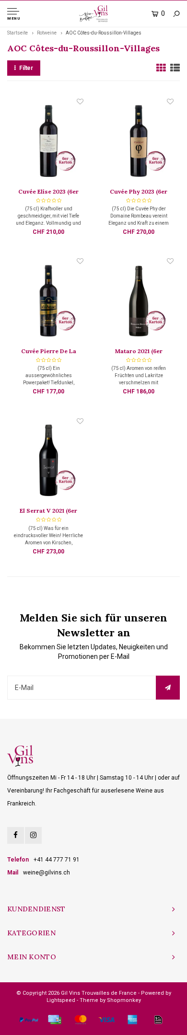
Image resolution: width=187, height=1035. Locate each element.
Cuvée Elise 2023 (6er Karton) (48, 192)
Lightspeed (61, 1000)
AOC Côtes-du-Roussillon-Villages (103, 32)
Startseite (17, 32)
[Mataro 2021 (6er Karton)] (139, 301)
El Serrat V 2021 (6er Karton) (48, 511)
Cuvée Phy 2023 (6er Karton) (138, 192)
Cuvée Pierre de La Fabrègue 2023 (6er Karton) (48, 351)
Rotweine (47, 32)
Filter (26, 68)
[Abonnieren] (168, 688)
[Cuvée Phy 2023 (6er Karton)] (139, 142)
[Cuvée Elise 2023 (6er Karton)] (48, 142)
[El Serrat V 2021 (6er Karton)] (48, 461)
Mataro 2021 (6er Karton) (139, 351)
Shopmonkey (124, 1000)
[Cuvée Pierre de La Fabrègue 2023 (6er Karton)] (48, 301)
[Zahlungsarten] (29, 1020)
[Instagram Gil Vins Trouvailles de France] (33, 835)
